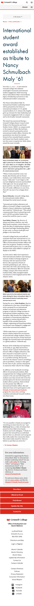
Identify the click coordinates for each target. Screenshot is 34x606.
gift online (13, 462)
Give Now (17, 489)
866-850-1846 (17, 536)
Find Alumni (17, 500)
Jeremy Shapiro (12, 445)
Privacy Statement (17, 574)
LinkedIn (19, 594)
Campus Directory (17, 568)
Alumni (5, 21)
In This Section (17, 17)
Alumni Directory (17, 552)
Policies (17, 571)
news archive (14, 480)
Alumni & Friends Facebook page (16, 482)
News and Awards (14, 21)
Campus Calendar (17, 563)
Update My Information (17, 558)
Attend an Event (17, 495)
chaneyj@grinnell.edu (12, 474)
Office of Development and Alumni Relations (17, 525)
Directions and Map (17, 540)
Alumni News (17, 555)
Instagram (19, 585)
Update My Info (17, 506)
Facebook (19, 588)
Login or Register (17, 544)
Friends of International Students (15, 390)
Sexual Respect (17, 579)
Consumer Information (17, 577)
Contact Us (17, 511)
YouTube (19, 591)
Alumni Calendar (17, 549)
